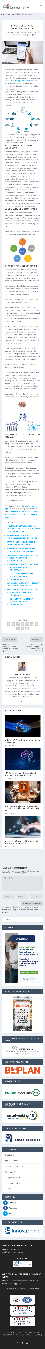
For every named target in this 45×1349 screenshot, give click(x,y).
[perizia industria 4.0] (22, 1092)
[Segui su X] (27, 1343)
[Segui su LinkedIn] (22, 1343)
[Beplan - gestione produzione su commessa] (22, 1070)
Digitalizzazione (11, 1160)
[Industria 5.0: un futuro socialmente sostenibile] (22, 726)
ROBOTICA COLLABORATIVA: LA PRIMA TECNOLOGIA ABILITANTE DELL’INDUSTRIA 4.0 (22, 558)
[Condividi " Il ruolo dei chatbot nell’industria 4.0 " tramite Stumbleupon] (18, 628)
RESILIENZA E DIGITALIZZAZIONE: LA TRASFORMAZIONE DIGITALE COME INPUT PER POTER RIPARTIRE (23, 529)
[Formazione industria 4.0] (22, 1138)
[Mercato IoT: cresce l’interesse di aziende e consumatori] (22, 827)
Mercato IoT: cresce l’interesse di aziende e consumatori (21, 842)
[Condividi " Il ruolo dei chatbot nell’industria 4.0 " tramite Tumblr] (22, 624)
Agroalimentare (14, 1177)
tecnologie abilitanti (21, 81)
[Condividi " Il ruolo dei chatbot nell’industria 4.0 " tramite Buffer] (36, 624)
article (22, 501)
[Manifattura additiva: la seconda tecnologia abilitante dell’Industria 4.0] (22, 792)
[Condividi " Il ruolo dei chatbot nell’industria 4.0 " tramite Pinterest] (27, 624)
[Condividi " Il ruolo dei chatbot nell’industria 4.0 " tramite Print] (27, 628)
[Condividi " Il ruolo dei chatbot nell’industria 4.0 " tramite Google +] (18, 624)
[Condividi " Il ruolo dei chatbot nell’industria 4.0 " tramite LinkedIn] (31, 624)
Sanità (10, 1189)
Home (2, 14)
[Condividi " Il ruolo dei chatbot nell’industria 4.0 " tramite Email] (22, 628)
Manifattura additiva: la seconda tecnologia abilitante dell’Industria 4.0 (22, 808)
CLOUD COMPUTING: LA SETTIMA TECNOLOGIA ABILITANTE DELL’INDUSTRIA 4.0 (19, 602)
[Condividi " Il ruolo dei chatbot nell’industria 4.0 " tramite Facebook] (8, 624)
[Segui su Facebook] (18, 1343)
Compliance (9, 1155)
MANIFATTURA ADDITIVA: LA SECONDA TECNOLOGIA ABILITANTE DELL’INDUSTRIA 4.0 (22, 567)
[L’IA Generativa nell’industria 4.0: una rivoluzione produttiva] (22, 759)
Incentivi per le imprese (14, 1166)
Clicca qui (9, 1051)
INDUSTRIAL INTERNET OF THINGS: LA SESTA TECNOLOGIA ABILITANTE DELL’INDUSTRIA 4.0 (21, 592)
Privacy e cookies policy (11, 1249)
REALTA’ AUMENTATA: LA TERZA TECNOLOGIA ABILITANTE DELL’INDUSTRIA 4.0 (19, 576)
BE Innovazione (12, 1332)
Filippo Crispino (20, 32)
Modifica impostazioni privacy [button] (13, 1252)
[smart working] (22, 1116)
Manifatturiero (14, 35)
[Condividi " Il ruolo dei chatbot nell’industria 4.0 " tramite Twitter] (13, 624)
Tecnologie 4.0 (26, 35)
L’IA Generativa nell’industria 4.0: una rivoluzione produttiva (21, 774)
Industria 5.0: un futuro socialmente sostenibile (22, 741)
